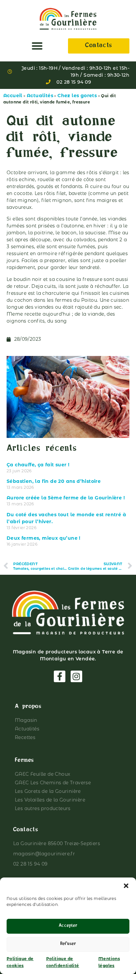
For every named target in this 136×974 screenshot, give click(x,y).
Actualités (40, 95)
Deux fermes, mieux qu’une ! (44, 538)
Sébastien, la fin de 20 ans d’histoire (54, 481)
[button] (126, 885)
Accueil (12, 95)
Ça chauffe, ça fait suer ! (38, 465)
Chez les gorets (77, 95)
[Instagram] (76, 676)
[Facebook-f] (59, 676)
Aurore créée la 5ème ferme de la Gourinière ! (66, 498)
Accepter (68, 926)
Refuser (68, 944)
